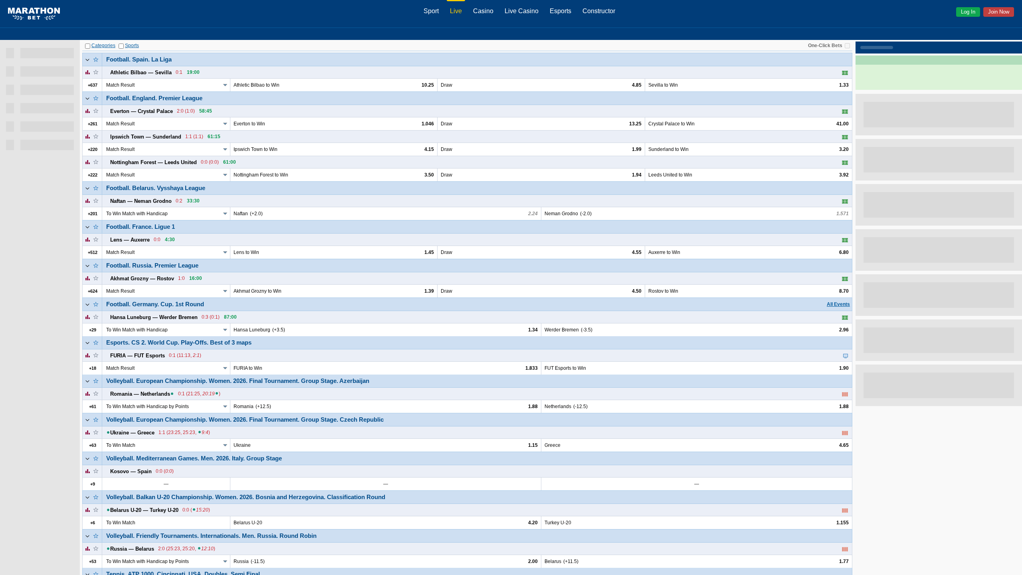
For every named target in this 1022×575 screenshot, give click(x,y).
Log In (968, 12)
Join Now (998, 12)
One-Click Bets (825, 45)
